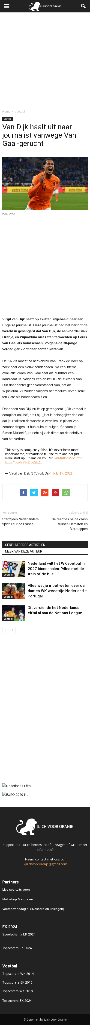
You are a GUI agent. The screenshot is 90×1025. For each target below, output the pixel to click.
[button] (83, 6)
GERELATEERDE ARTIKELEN (25, 545)
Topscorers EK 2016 (17, 982)
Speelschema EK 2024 (19, 934)
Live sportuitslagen (16, 889)
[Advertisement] (45, 59)
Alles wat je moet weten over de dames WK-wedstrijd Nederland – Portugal (57, 590)
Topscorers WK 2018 (17, 991)
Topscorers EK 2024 (17, 948)
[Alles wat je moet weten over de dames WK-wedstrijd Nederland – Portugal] (13, 591)
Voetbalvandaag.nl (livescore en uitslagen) (33, 909)
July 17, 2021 (62, 473)
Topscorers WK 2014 (18, 973)
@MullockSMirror (68, 458)
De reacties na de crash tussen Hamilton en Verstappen (70, 524)
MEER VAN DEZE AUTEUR (23, 551)
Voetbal (8, 118)
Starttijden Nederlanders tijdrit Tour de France (20, 521)
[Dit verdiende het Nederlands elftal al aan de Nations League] (13, 613)
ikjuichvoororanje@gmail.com (45, 864)
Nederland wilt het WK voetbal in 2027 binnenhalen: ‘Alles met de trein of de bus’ (56, 568)
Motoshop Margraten (17, 899)
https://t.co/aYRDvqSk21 (23, 462)
